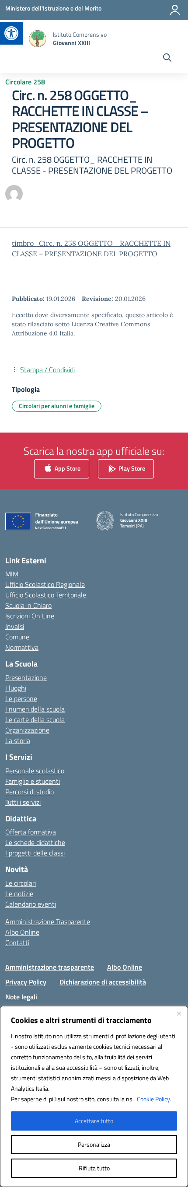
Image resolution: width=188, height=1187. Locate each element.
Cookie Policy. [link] (154, 1098)
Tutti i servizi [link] (23, 802)
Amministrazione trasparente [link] (49, 967)
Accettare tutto (94, 1120)
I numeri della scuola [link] (35, 709)
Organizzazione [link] (27, 730)
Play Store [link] (131, 467)
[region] (94, 1096)
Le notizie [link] (19, 893)
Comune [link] (17, 637)
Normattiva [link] (21, 647)
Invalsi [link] (14, 626)
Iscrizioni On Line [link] (29, 616)
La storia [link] (17, 740)
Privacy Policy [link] (25, 982)
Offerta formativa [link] (30, 832)
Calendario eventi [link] (30, 904)
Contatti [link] (17, 942)
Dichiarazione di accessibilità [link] (102, 982)
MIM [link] (11, 574)
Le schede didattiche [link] (35, 842)
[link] (11, 33)
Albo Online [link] (22, 932)
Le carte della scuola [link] (35, 719)
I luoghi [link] (15, 688)
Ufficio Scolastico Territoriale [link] (45, 595)
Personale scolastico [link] (34, 770)
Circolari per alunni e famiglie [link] (56, 405)
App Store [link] (66, 467)
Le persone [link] (21, 698)
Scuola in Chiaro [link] (28, 605)
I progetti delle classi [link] (35, 853)
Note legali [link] (21, 996)
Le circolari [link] (20, 883)
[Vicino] (179, 1013)
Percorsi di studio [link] (29, 791)
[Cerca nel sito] (167, 58)
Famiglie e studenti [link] (32, 781)
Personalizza (94, 1144)
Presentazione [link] (26, 677)
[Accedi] (175, 10)
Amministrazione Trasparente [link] (47, 921)
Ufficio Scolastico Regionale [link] (45, 584)
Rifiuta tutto (94, 1168)
